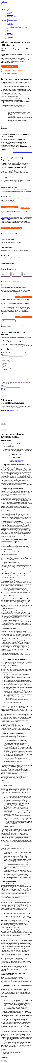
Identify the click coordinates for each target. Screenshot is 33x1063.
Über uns (6, 30)
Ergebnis (3, 388)
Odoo (9, 59)
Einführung (9, 12)
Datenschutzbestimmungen (8, 383)
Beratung (4, 363)
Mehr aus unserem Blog (8, 321)
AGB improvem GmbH (12, 410)
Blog (8, 17)
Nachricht (3, 379)
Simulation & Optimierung (10, 20)
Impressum (9, 35)
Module (9, 13)
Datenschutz (10, 37)
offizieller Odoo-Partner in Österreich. (22, 152)
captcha (3, 385)
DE (1, 1)
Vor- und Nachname (6, 352)
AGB (8, 38)
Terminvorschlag (6, 368)
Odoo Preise (10, 15)
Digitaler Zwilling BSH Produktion (18, 27)
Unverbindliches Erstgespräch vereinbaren (13, 70)
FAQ (8, 19)
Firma (2, 354)
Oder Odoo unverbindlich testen (10, 73)
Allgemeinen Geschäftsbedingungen (20, 382)
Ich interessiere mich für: (7, 359)
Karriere (9, 33)
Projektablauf (10, 23)
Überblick (9, 10)
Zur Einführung (10, 207)
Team (8, 31)
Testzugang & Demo (12, 16)
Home (5, 8)
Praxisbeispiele (10, 24)
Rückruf (4, 366)
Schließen (3, 423)
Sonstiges (4, 369)
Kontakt (6, 28)
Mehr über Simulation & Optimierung (11, 228)
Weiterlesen (23, 297)
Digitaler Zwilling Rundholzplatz (18, 26)
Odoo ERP (6, 9)
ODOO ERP (5, 360)
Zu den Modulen (25, 207)
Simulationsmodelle (6, 218)
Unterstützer (10, 34)
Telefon (3, 357)
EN (3, 1)
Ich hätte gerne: (4, 365)
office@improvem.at (18, 460)
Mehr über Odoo (10, 66)
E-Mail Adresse (5, 355)
